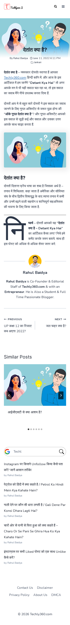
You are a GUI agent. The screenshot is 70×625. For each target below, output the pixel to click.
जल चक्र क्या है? (56, 323)
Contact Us (25, 588)
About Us (40, 595)
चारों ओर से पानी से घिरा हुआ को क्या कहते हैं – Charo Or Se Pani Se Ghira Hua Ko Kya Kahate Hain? (32, 531)
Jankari (37, 62)
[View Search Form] (55, 6)
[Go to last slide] (9, 395)
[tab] (28, 429)
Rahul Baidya (20, 58)
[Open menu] (63, 6)
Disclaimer (45, 588)
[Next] (60, 395)
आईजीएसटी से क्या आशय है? (25, 412)
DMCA (56, 595)
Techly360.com (15, 77)
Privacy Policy (19, 595)
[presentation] (35, 385)
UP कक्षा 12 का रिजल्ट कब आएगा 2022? (18, 325)
